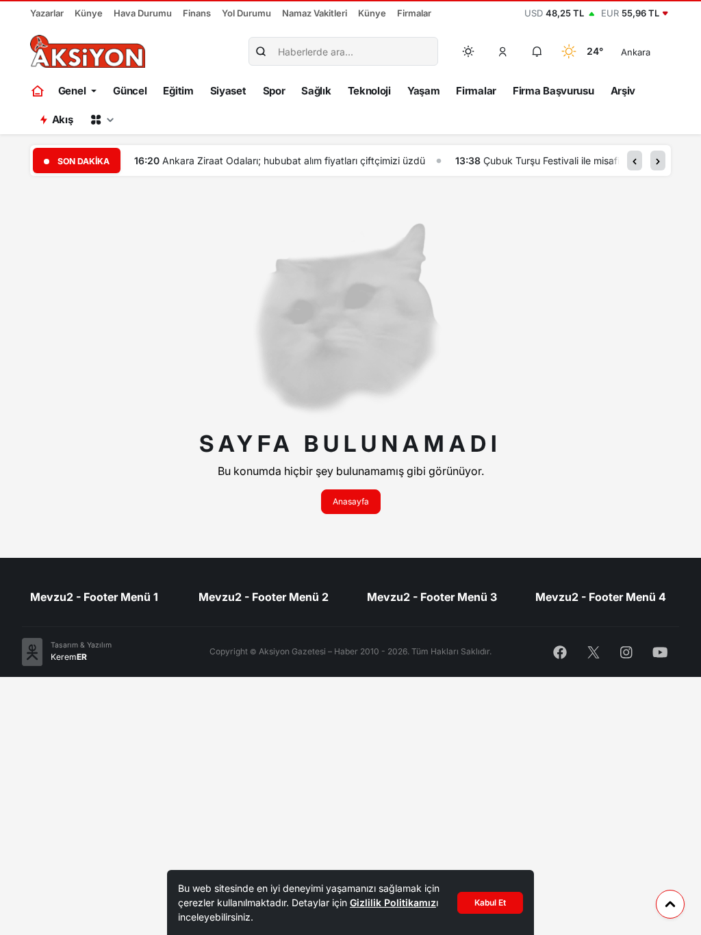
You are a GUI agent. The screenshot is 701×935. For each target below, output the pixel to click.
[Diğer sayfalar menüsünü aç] (102, 119)
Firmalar (414, 13)
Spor (274, 90)
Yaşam (423, 90)
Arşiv (623, 90)
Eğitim (178, 90)
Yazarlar (47, 13)
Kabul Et (490, 902)
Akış (62, 119)
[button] (503, 51)
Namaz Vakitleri (314, 13)
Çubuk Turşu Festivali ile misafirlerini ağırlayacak (590, 160)
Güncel (129, 90)
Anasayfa (351, 501)
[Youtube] (660, 651)
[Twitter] (593, 651)
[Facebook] (560, 651)
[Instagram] (626, 651)
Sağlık (316, 90)
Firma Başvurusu (553, 90)
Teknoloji (369, 90)
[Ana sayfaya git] (38, 91)
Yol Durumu (246, 13)
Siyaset (228, 90)
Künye (89, 13)
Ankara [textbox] (635, 52)
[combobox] (654, 51)
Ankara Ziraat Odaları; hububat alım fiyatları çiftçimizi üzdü (293, 160)
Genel (72, 90)
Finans (197, 13)
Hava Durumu (143, 13)
